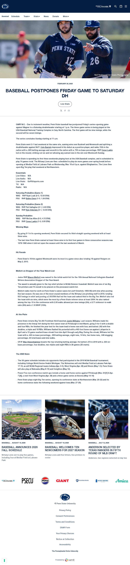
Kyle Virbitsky (32, 210)
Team (26, 16)
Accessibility (65, 545)
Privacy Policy (65, 510)
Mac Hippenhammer (31, 342)
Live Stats (66, 104)
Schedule (15, 16)
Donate (55, 17)
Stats (36, 16)
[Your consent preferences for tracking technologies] (4, 560)
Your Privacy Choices (65, 533)
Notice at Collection (65, 539)
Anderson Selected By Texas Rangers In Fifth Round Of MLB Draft (104, 450)
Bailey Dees (31, 199)
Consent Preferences (65, 516)
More (65, 16)
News (46, 16)
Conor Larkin (107, 150)
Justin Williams (73, 321)
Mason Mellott (34, 277)
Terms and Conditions (65, 522)
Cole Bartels (45, 147)
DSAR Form (65, 528)
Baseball (6, 443)
